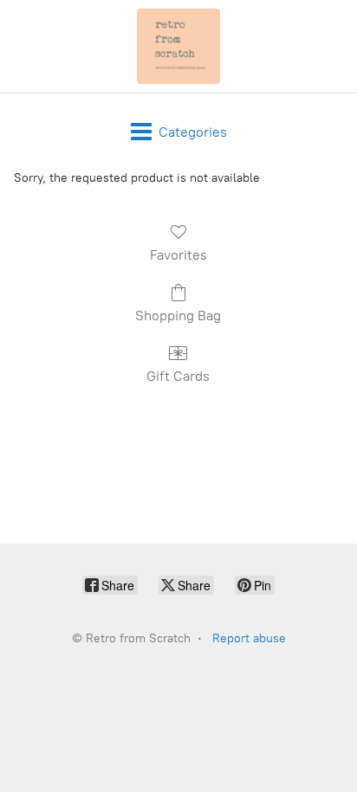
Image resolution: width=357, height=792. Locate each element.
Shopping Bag (178, 315)
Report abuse (249, 638)
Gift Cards (178, 376)
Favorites (178, 255)
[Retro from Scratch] (178, 46)
